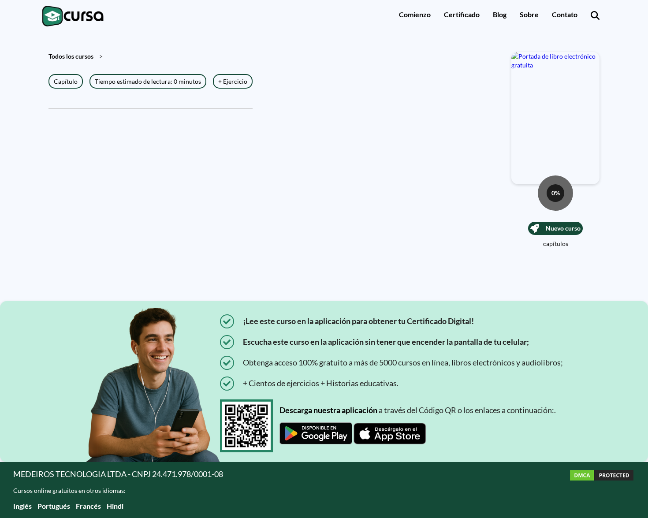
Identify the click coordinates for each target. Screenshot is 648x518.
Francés (88, 506)
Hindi (115, 506)
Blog (499, 14)
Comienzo (415, 14)
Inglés (22, 506)
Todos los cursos (70, 56)
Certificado (462, 14)
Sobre (529, 14)
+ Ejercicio (232, 81)
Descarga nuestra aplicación (328, 410)
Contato (564, 14)
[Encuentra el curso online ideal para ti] (595, 16)
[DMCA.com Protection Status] (602, 490)
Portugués (53, 506)
